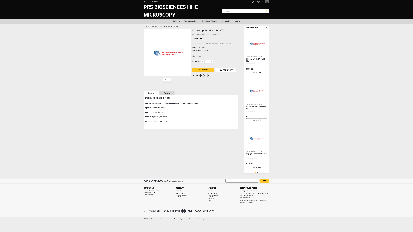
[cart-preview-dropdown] (266, 1)
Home (145, 26)
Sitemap (171, 219)
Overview (151, 93)
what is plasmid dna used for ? (249, 191)
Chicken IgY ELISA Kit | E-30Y (256, 60)
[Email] (197, 75)
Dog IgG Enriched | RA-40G (256, 154)
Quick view (257, 53)
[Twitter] (204, 75)
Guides (176, 21)
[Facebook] (193, 75)
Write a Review (225, 43)
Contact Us (226, 21)
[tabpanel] (256, 53)
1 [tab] (255, 172)
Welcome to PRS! (191, 21)
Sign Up (260, 1)
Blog (237, 21)
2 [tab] (257, 172)
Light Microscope (245, 198)
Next (267, 27)
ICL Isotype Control (155, 26)
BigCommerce (184, 219)
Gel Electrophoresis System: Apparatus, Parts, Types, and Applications (254, 194)
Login (252, 1)
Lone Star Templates (201, 219)
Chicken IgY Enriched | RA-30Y (172, 26)
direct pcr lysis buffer (246, 203)
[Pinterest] (208, 75)
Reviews (167, 93)
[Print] (201, 75)
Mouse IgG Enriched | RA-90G (256, 107)
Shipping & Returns (209, 21)
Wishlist (178, 191)
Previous (265, 27)
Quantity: (196, 62)
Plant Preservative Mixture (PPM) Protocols (253, 200)
